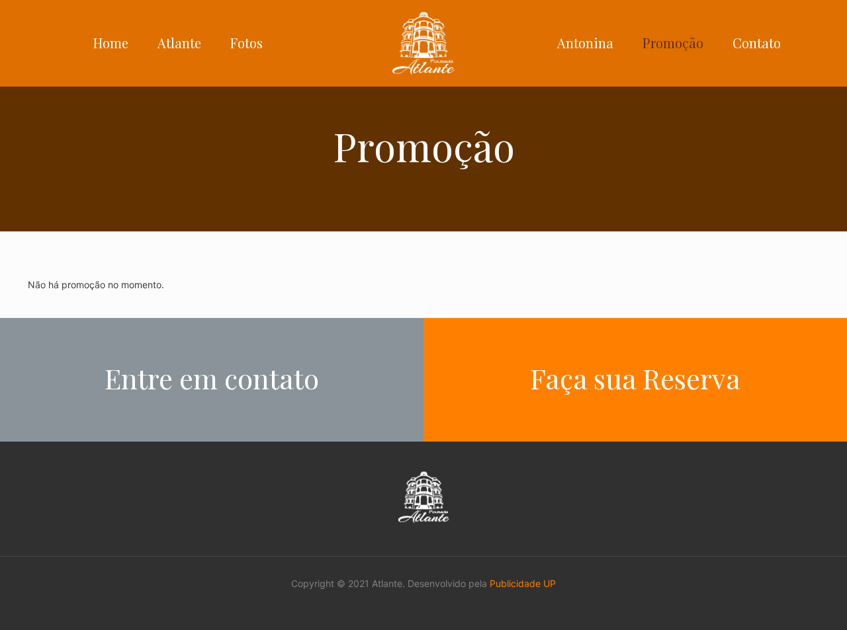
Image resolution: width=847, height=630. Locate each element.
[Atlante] (423, 43)
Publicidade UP (523, 583)
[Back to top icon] (783, 603)
